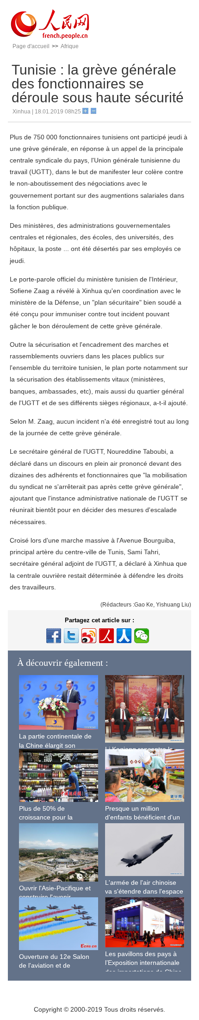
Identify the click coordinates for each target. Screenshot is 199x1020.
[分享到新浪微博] (88, 635)
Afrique (70, 46)
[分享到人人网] (124, 635)
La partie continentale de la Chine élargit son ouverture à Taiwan (55, 745)
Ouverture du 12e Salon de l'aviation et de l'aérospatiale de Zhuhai (54, 965)
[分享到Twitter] (71, 635)
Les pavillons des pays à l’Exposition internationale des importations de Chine (143, 963)
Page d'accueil (31, 46)
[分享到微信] (141, 635)
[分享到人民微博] (106, 635)
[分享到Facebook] (53, 635)
